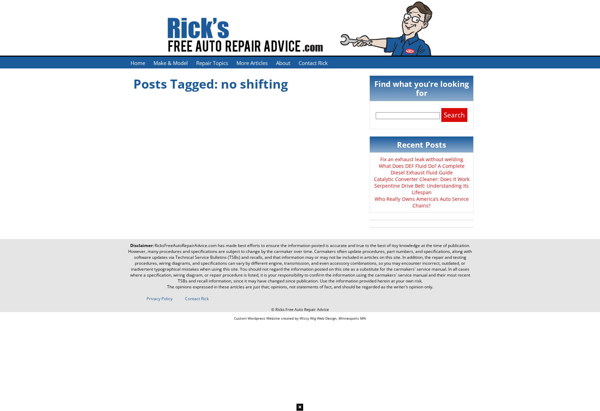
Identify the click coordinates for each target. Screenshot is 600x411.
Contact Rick (313, 62)
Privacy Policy (160, 299)
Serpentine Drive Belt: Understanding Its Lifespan (421, 189)
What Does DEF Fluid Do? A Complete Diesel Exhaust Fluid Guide (422, 169)
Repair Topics (212, 62)
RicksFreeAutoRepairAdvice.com (186, 245)
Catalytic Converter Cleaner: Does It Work (421, 179)
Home (138, 62)
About (283, 62)
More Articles (252, 62)
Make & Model (170, 62)
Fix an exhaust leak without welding (421, 159)
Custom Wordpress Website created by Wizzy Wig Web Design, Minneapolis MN (300, 318)
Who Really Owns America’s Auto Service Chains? (422, 202)
